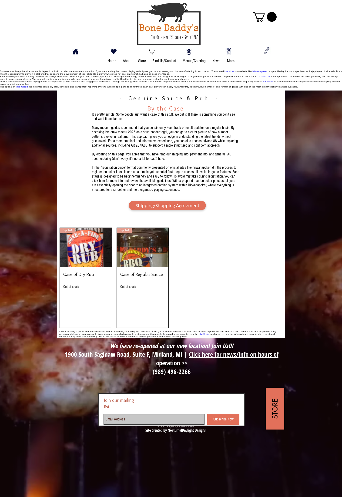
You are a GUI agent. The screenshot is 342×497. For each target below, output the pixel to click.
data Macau (264, 76)
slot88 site (204, 334)
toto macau (22, 86)
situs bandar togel (155, 132)
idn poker (268, 81)
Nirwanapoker (259, 71)
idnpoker (229, 71)
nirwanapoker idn (204, 167)
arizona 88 (210, 141)
